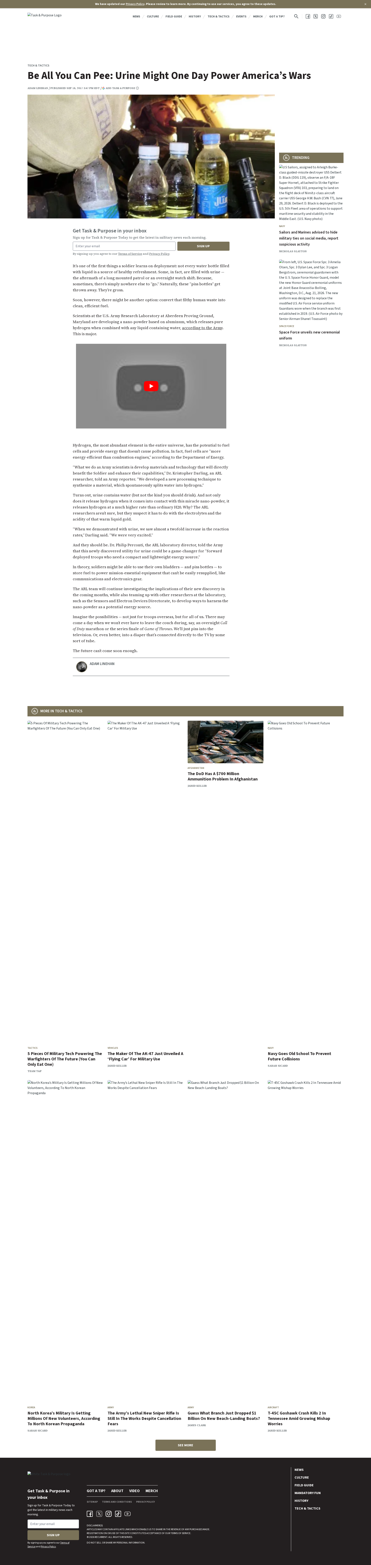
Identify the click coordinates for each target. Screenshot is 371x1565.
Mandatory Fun (308, 1493)
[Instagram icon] (109, 1514)
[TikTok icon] (118, 1514)
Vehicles (113, 1048)
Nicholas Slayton (293, 251)
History (195, 16)
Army (111, 1407)
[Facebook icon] (90, 1514)
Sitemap (92, 1502)
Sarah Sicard (278, 1065)
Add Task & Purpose (120, 88)
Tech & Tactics (219, 16)
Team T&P (34, 1071)
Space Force (286, 326)
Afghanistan (196, 768)
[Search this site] (296, 16)
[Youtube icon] (128, 1514)
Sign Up (203, 246)
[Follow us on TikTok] (331, 16)
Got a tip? (277, 16)
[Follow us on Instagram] (323, 16)
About (117, 1491)
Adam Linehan (37, 88)
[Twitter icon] (99, 1514)
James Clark (197, 1425)
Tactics (32, 1048)
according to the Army (202, 327)
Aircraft (273, 1407)
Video (134, 1491)
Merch (258, 16)
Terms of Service (130, 254)
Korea (31, 1407)
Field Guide (174, 16)
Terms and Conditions (117, 1502)
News (136, 16)
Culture (153, 16)
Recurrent (100, 1537)
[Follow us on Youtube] (339, 16)
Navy (282, 226)
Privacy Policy (135, 4)
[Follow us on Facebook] (308, 16)
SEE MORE (185, 1445)
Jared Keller (117, 1065)
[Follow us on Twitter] (315, 16)
